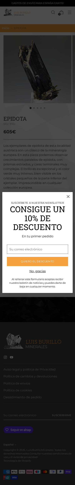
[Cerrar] (68, 197)
